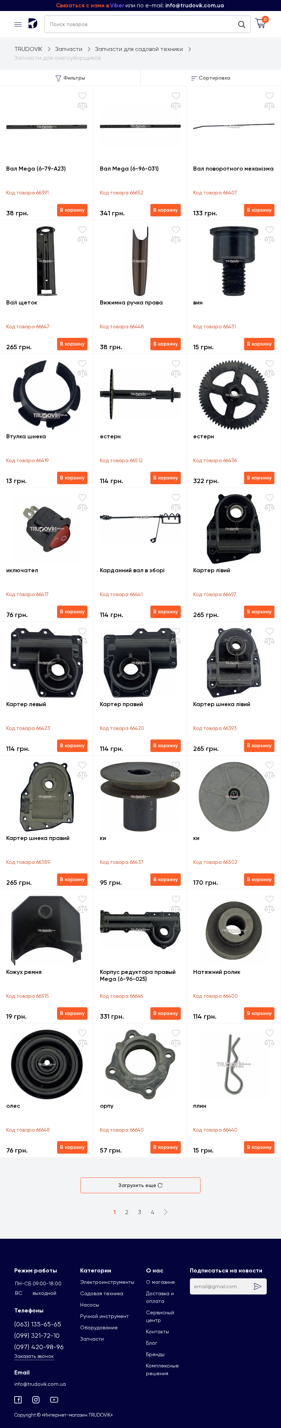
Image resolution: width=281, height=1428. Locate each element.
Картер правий (121, 704)
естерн (110, 436)
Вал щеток (21, 302)
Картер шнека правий (38, 837)
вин (198, 302)
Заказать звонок (34, 1356)
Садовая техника (101, 1293)
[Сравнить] (82, 106)
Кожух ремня (24, 971)
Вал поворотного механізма (233, 168)
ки (103, 837)
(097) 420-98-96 (39, 1347)
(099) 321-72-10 (37, 1335)
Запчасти (92, 1339)
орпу (106, 1105)
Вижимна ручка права (131, 302)
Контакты (157, 1331)
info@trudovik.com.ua (40, 1384)
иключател (22, 570)
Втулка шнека (26, 436)
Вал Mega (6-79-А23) (36, 168)
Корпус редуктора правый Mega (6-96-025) (138, 975)
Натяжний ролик (216, 971)
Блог (151, 1343)
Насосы (89, 1305)
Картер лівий (211, 570)
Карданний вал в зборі (132, 570)
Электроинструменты (107, 1282)
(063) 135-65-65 (37, 1324)
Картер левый (26, 704)
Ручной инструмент (104, 1316)
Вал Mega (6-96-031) (129, 168)
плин (199, 1105)
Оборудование (99, 1327)
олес (13, 1105)
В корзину (72, 210)
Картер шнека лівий (221, 704)
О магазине (160, 1282)
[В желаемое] (82, 95)
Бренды (155, 1354)
